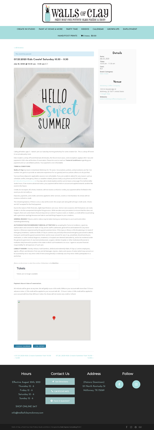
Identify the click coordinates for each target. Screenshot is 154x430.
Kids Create (104, 74)
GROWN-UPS (113, 29)
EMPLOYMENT (130, 29)
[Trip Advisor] (140, 427)
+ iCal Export (39, 346)
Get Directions (61, 381)
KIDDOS (85, 29)
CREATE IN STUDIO (26, 29)
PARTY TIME (72, 29)
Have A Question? (62, 401)
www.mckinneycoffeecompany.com (113, 99)
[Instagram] (131, 427)
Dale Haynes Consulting (68, 427)
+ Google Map (105, 94)
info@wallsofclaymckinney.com (25, 181)
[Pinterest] (135, 427)
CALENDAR (98, 29)
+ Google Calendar (22, 346)
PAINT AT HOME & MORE (51, 29)
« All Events (19, 47)
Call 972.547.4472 (61, 391)
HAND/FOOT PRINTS (67, 36)
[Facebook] (126, 427)
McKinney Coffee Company (110, 86)
